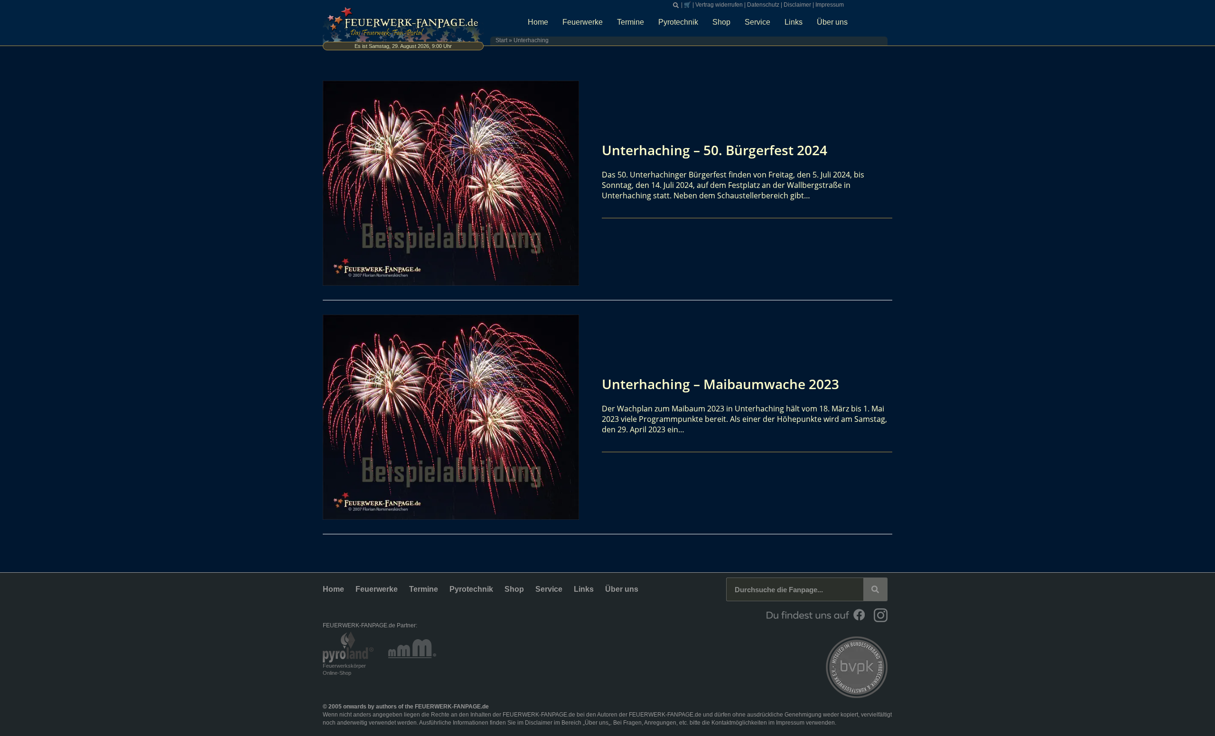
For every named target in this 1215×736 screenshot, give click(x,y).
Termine (630, 22)
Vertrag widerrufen (719, 4)
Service (757, 22)
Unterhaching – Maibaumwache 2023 (720, 384)
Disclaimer (797, 4)
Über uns (832, 22)
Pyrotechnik (678, 22)
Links (794, 22)
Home (538, 22)
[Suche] (875, 589)
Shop (721, 22)
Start (501, 40)
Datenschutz (763, 4)
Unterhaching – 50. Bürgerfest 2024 (714, 150)
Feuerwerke (582, 22)
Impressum (829, 4)
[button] (676, 5)
